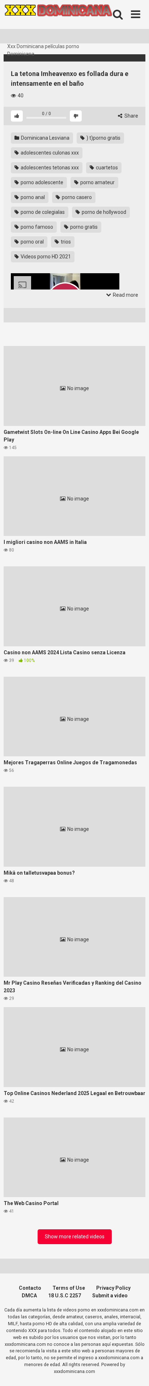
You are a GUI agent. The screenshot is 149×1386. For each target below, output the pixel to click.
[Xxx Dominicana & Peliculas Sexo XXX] (58, 21)
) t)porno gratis (102, 138)
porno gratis (83, 227)
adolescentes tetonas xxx (49, 167)
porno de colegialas (42, 212)
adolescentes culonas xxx (49, 153)
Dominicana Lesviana (44, 138)
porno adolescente (41, 182)
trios (65, 242)
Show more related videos (75, 1236)
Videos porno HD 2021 (45, 256)
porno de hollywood (103, 212)
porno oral (32, 242)
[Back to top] (135, 1371)
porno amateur (97, 182)
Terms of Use (68, 1288)
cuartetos (106, 167)
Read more (125, 295)
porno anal (32, 197)
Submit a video (110, 1295)
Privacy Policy (113, 1288)
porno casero (76, 197)
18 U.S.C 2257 (64, 1295)
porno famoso (36, 227)
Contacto (30, 1288)
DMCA (29, 1295)
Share (130, 116)
